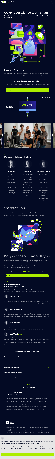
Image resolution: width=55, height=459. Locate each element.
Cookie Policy (23, 450)
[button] (2, 135)
